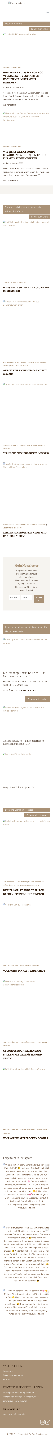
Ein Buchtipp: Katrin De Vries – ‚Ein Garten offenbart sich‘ (24, 674)
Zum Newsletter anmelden (15, 1414)
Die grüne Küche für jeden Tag (19, 787)
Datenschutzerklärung (13, 1375)
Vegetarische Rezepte (20, 366)
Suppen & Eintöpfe (18, 283)
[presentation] (26, 48)
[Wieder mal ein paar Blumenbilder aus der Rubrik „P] (26, 1194)
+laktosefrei (20, 362)
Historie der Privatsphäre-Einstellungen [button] (21, 1396)
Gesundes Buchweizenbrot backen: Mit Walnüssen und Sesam (22, 1054)
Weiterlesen (10, 105)
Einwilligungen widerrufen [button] (15, 1400)
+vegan (6, 283)
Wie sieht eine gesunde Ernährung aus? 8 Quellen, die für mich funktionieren (24, 155)
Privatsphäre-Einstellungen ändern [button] (18, 1392)
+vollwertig (40, 362)
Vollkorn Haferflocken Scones (25, 1138)
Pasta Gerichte (22, 525)
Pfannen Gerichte (11, 445)
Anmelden (39, 598)
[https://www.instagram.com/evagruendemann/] (42, 1422)
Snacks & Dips (26, 445)
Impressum (8, 1371)
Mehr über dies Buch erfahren (19, 690)
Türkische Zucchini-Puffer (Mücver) (26, 453)
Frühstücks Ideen (11, 885)
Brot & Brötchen (35, 882)
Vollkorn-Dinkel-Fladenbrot (24, 970)
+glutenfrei (8, 362)
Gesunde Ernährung (12, 68)
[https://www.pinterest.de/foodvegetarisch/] (47, 1422)
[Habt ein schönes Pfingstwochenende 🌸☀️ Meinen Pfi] (26, 1320)
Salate (6, 366)
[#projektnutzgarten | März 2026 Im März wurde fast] (26, 1257)
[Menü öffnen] (47, 12)
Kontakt (6, 1379)
